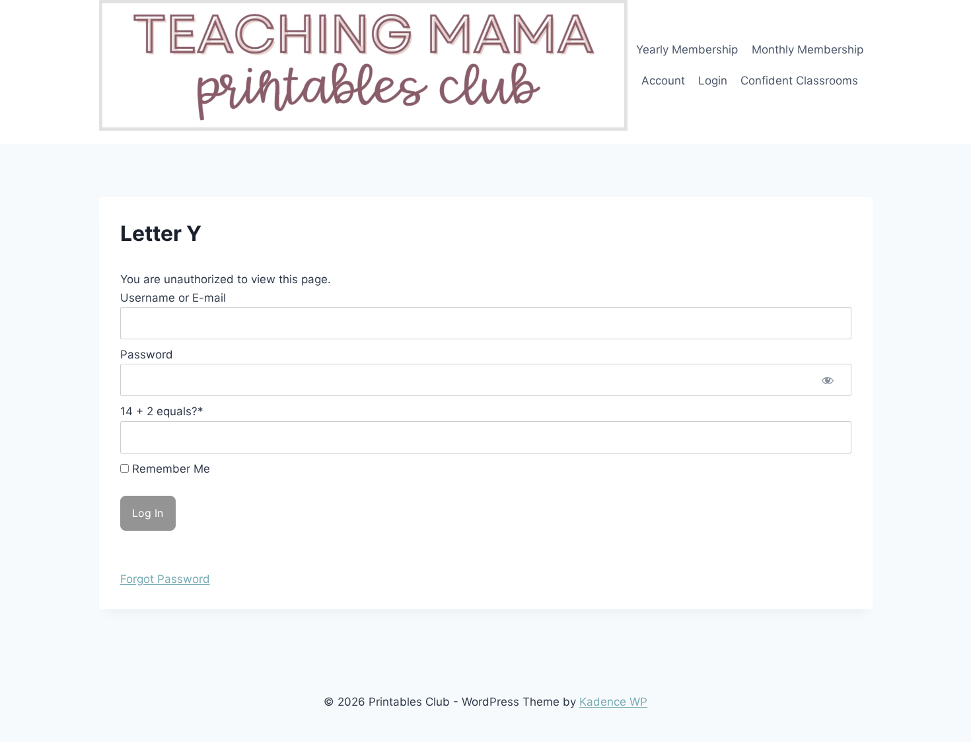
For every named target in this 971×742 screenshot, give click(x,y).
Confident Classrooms (799, 80)
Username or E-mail (173, 297)
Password (146, 354)
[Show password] (828, 380)
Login (712, 80)
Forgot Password (165, 579)
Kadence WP (613, 701)
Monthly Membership (807, 49)
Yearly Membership (687, 49)
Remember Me (169, 468)
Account (663, 80)
